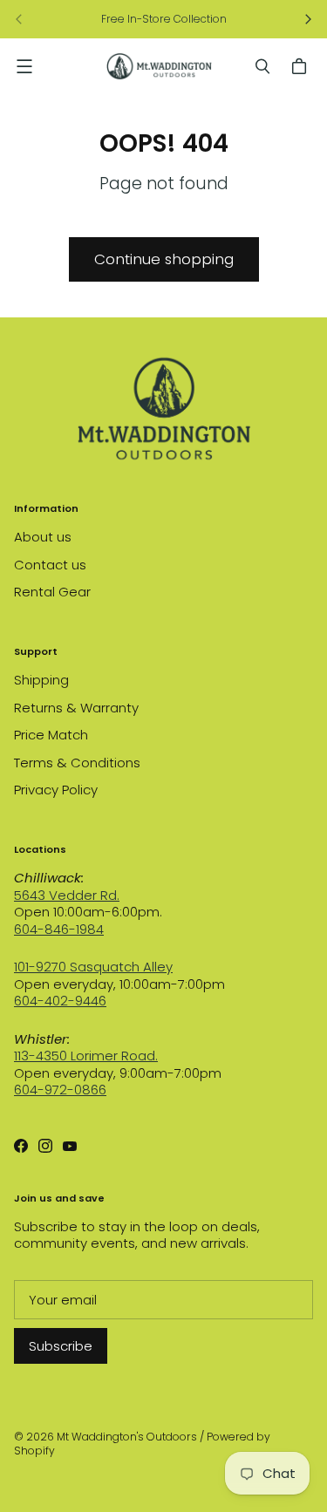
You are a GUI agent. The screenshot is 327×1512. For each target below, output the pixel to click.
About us (43, 537)
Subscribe (60, 1346)
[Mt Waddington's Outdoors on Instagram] (45, 1146)
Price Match (51, 734)
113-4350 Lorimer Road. (86, 1055)
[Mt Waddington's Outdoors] (159, 66)
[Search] (262, 66)
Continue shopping (164, 259)
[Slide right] (308, 19)
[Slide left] (19, 19)
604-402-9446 (60, 1000)
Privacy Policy (56, 789)
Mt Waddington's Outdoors (127, 1436)
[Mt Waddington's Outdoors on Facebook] (21, 1146)
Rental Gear (52, 591)
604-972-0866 (60, 1089)
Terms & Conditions (77, 762)
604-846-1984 (59, 929)
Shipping (41, 680)
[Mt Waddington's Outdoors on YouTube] (70, 1146)
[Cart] (302, 66)
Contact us (50, 564)
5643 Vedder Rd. (66, 895)
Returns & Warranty (76, 707)
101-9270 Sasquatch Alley (93, 966)
